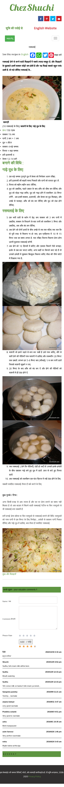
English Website (45, 28)
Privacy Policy (34, 776)
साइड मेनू (10, 38)
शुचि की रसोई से (14, 28)
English (24, 54)
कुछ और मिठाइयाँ (9, 574)
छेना (4, 130)
